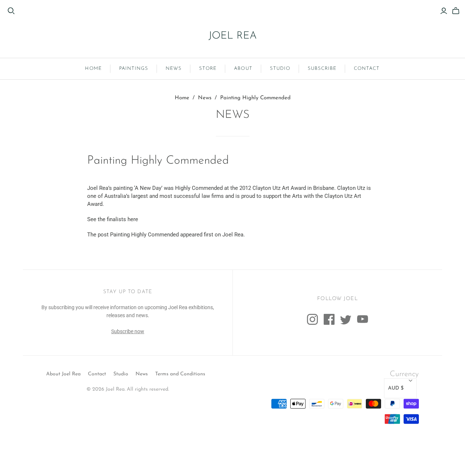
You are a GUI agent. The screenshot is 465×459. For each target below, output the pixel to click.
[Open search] (11, 11)
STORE (208, 68)
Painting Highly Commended (144, 234)
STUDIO (280, 68)
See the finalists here (112, 219)
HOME (93, 68)
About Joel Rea (63, 374)
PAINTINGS (133, 68)
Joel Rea (232, 234)
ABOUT (243, 68)
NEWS (174, 68)
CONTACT (367, 68)
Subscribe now (127, 331)
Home (182, 98)
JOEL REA (233, 36)
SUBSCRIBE (322, 68)
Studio (120, 374)
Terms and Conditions (180, 374)
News (204, 98)
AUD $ (396, 388)
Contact (97, 374)
